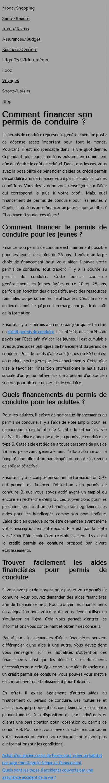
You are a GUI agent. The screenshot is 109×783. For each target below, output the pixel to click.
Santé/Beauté (16, 18)
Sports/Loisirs (16, 91)
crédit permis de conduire (31, 331)
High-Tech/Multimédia (25, 59)
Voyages (10, 80)
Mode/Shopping (18, 8)
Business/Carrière (19, 49)
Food (7, 70)
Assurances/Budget (21, 39)
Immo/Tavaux (15, 28)
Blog (6, 101)
